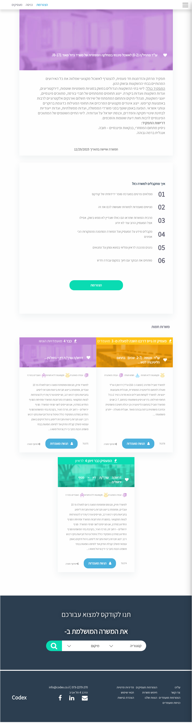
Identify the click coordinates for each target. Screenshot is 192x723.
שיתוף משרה (109, 444)
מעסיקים (17, 5)
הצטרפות (42, 5)
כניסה (29, 5)
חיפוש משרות (149, 692)
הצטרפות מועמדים (169, 698)
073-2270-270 (80, 687)
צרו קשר (175, 692)
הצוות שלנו (151, 698)
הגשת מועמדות (136, 443)
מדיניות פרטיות (125, 687)
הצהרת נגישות (126, 698)
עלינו (177, 687)
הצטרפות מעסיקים (146, 687)
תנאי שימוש (127, 692)
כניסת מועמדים (171, 703)
